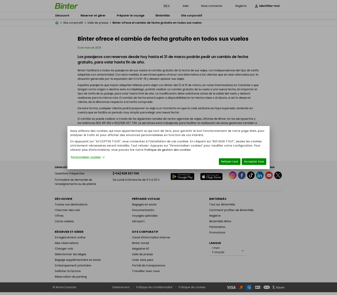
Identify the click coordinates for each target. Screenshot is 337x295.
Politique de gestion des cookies (167, 150)
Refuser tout (229, 162)
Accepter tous (254, 162)
